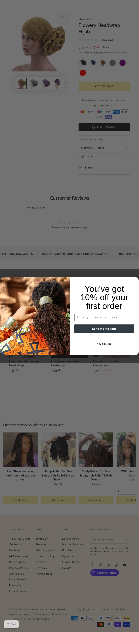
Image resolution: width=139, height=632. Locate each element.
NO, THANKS (104, 344)
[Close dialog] (135, 281)
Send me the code (104, 328)
